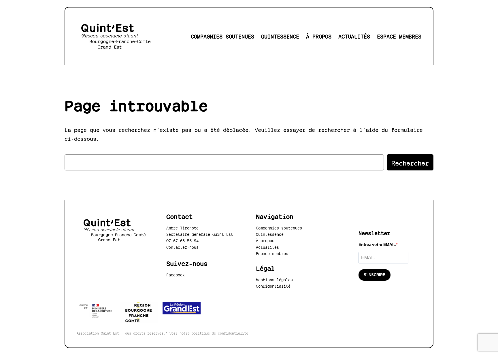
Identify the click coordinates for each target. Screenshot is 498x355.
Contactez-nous (182, 246)
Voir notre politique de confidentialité (208, 333)
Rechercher (410, 162)
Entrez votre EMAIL (377, 244)
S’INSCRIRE (374, 275)
